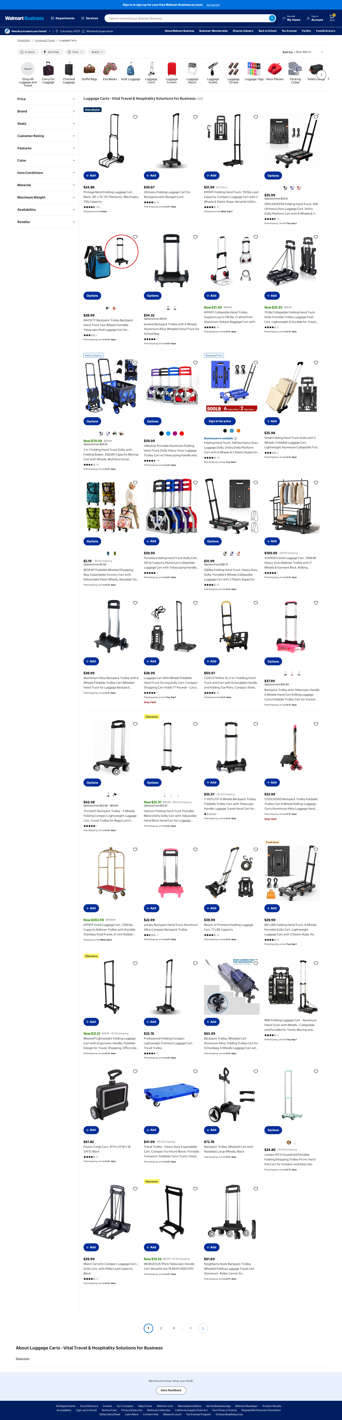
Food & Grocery (325, 30)
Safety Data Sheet (109, 1414)
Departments (65, 18)
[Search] (272, 18)
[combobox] (190, 18)
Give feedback (171, 1390)
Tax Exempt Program (198, 1414)
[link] (27, 75)
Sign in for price (220, 421)
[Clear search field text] (266, 18)
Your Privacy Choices (224, 1410)
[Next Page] (203, 1328)
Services (92, 18)
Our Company (125, 1406)
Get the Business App (218, 1406)
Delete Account (172, 1414)
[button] (291, 18)
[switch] (28, 52)
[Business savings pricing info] (235, 438)
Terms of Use (109, 1410)
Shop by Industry (243, 30)
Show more (22, 1358)
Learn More (131, 1414)
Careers (107, 1406)
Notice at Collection (158, 1410)
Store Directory (89, 1406)
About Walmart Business (179, 30)
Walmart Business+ (246, 1406)
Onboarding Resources (229, 1414)
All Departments (65, 1406)
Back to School (267, 30)
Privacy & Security (131, 1410)
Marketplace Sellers (189, 1406)
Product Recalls (272, 1406)
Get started (212, 4)
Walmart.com (165, 1406)
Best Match (303, 52)
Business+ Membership (213, 30)
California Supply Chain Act (191, 1410)
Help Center (145, 1406)
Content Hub (150, 1414)
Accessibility (64, 1410)
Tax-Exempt (289, 30)
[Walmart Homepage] (24, 18)
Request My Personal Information (261, 1410)
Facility (306, 30)
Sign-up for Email (86, 1410)
